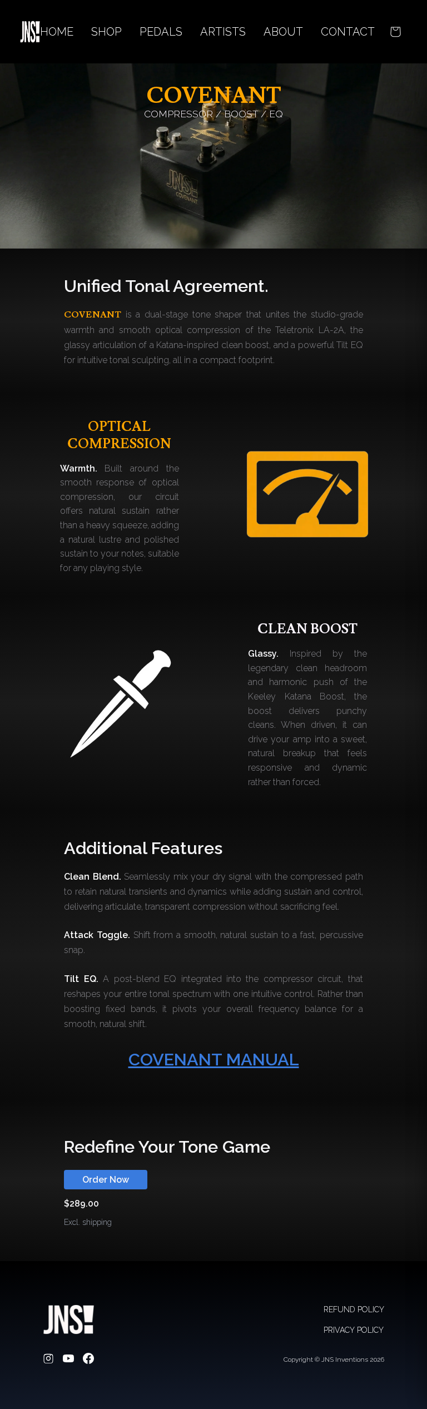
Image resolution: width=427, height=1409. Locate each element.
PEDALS (161, 31)
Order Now (105, 1179)
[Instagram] (48, 1359)
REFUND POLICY (354, 1309)
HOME (56, 31)
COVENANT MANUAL (213, 1059)
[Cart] (395, 31)
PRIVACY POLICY (354, 1330)
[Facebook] (88, 1359)
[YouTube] (68, 1359)
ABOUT (283, 31)
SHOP (106, 31)
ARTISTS (223, 31)
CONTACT (348, 31)
